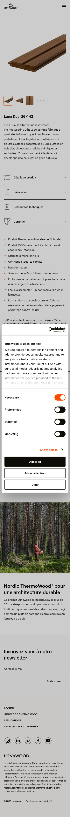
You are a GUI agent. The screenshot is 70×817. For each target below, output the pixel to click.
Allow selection (35, 473)
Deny (35, 484)
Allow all (35, 461)
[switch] (60, 409)
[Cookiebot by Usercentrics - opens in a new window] (49, 329)
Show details (49, 449)
